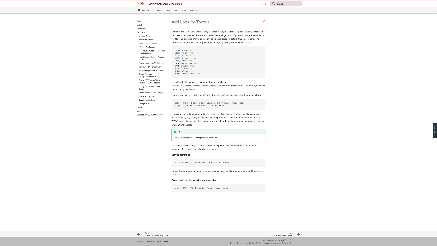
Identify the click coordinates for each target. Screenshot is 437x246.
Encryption (143, 103)
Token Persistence (147, 47)
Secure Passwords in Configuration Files (147, 75)
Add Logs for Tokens (148, 43)
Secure (140, 32)
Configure (141, 28)
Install (139, 25)
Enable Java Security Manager (151, 92)
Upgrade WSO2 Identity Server (150, 115)
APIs (176, 10)
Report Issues (435, 130)
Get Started (147, 10)
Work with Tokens (146, 39)
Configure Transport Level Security (149, 87)
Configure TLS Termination (149, 67)
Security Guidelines (146, 100)
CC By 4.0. (253, 243)
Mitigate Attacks (145, 36)
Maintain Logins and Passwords (151, 70)
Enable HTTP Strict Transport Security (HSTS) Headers (150, 81)
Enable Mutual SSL (146, 96)
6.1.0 (264, 4)
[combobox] (286, 3)
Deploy (140, 107)
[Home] (138, 10)
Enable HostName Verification (151, 63)
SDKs (183, 10)
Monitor (140, 111)
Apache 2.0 (286, 243)
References (194, 10)
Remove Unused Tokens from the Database (152, 52)
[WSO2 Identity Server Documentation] (140, 3)
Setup (167, 10)
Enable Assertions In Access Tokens (152, 58)
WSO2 (284, 240)
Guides (159, 10)
